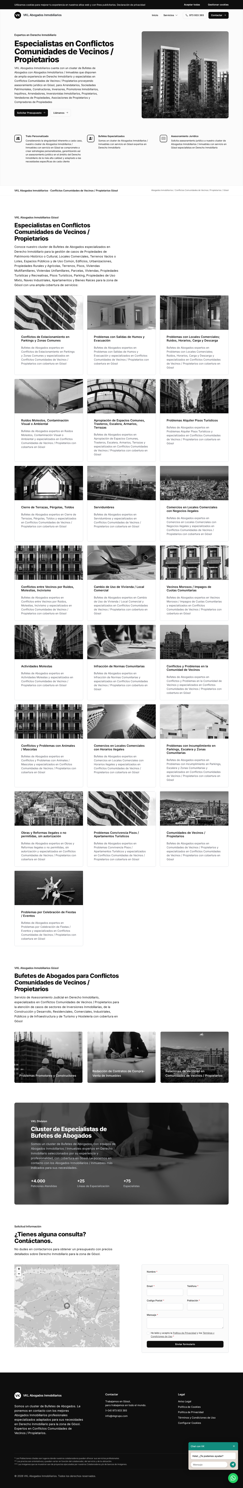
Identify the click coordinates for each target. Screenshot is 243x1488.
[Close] (234, 1446)
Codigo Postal (155, 1300)
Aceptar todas (192, 4)
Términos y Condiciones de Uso (197, 1417)
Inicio (155, 15)
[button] (67, 1305)
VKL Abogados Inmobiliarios (42, 15)
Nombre (152, 1271)
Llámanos (58, 112)
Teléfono (192, 1286)
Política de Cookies (189, 1406)
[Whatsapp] (233, 1478)
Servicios (168, 15)
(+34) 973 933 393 (116, 1410)
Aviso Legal (184, 1401)
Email (151, 1286)
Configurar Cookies (189, 1422)
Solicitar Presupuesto (29, 112)
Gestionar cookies (218, 4)
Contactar (216, 15)
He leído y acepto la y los (182, 1334)
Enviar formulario (185, 1344)
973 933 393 (196, 15)
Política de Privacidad (184, 1332)
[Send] (233, 1464)
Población (193, 1300)
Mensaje (152, 1314)
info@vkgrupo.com (116, 1416)
